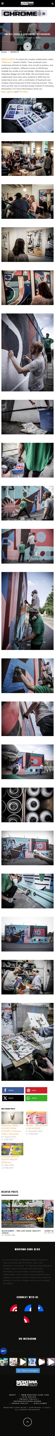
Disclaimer (40, 1403)
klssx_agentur (7, 92)
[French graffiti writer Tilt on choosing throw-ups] (23, 1362)
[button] (13, 1090)
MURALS (29, 37)
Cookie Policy (20, 1403)
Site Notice (29, 1397)
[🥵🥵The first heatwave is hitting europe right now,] (42, 1362)
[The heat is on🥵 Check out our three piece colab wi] (32, 1362)
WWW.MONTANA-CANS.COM (35, 1395)
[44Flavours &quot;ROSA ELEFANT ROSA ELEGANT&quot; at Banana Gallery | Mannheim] (12, 1118)
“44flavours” (6, 62)
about (12, 1395)
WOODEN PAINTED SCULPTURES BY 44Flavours (10, 1159)
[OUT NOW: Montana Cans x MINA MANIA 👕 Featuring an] (4, 1362)
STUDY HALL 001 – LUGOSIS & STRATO (20, 1231)
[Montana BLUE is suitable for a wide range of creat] (51, 1362)
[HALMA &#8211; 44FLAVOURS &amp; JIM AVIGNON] (37, 1118)
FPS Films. (23, 92)
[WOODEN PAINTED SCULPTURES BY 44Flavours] (12, 1149)
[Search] (53, 3)
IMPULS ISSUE (8, 59)
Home (4, 52)
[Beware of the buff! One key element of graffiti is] (13, 1362)
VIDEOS (38, 37)
